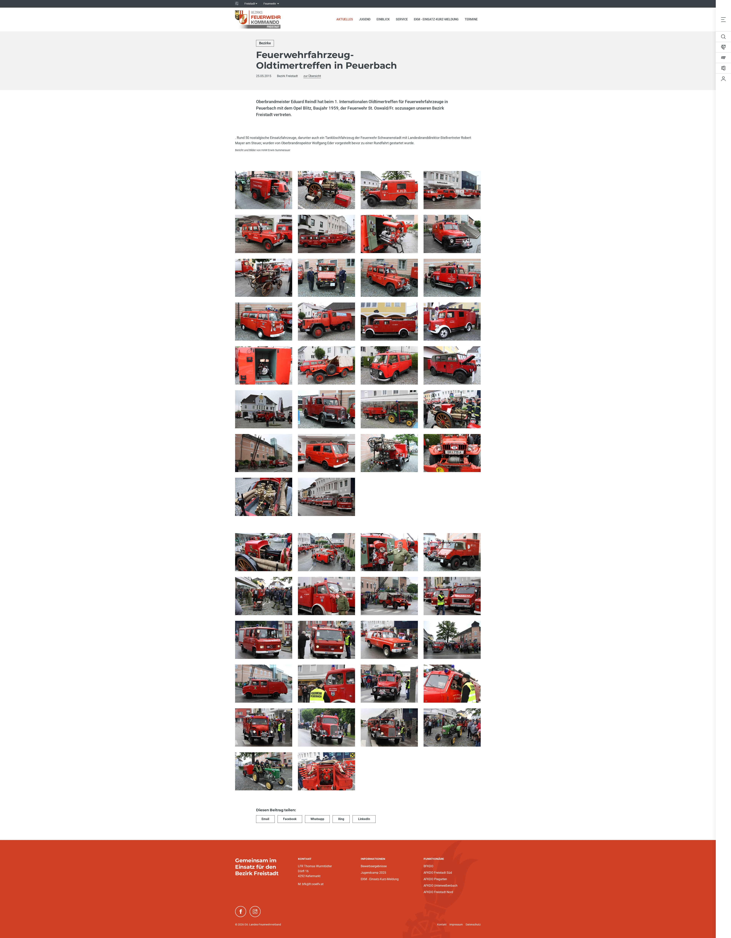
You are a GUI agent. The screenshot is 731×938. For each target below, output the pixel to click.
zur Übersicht (312, 76)
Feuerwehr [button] (270, 3)
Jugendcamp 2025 (373, 872)
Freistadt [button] (249, 3)
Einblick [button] (383, 19)
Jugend (364, 19)
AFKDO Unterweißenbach (440, 885)
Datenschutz (473, 924)
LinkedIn (364, 819)
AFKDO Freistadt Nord (438, 892)
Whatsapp (317, 819)
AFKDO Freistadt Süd (438, 872)
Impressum (456, 924)
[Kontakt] (723, 47)
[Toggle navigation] (723, 19)
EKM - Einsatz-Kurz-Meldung (436, 19)
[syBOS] (723, 58)
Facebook (290, 819)
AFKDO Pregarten (435, 879)
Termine (471, 19)
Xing (341, 819)
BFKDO (428, 866)
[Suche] (723, 37)
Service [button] (402, 19)
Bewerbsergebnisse (374, 866)
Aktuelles (346, 19)
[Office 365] (723, 68)
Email (265, 819)
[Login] (723, 78)
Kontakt (442, 924)
